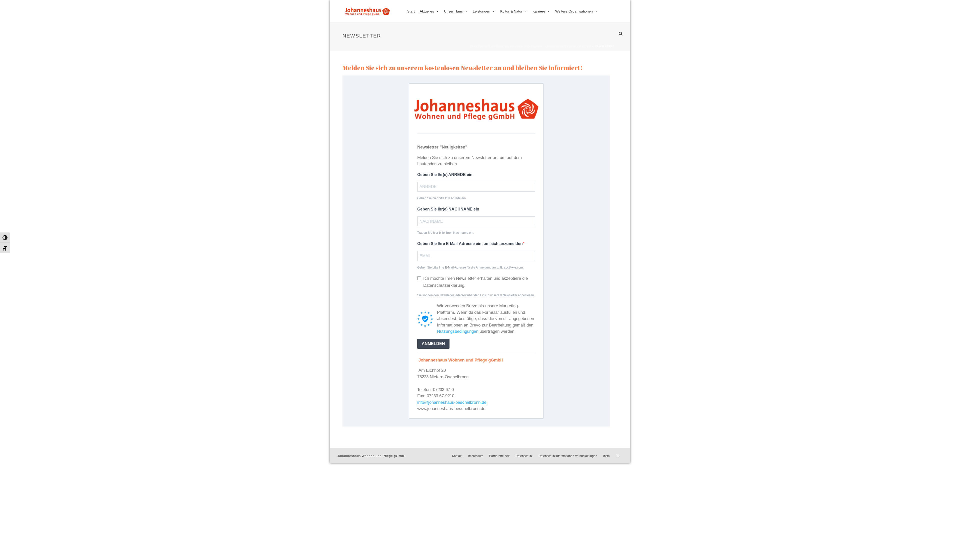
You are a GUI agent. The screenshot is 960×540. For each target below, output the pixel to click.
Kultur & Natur (511, 11)
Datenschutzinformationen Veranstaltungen (567, 456)
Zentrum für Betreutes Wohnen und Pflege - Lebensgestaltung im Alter (530, 46)
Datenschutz (524, 456)
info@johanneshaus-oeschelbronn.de (451, 402)
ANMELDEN (433, 344)
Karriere (538, 11)
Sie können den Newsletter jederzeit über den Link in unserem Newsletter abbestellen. (476, 295)
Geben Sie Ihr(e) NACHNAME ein (448, 209)
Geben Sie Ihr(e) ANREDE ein (444, 174)
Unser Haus (453, 11)
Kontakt (457, 456)
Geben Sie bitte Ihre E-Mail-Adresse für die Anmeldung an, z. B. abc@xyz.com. (470, 267)
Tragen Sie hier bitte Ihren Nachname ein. (445, 232)
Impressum (475, 456)
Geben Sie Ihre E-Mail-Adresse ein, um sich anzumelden (470, 244)
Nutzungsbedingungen (457, 331)
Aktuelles (427, 11)
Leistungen (481, 11)
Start (411, 11)
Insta (606, 456)
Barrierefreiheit (499, 456)
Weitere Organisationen (574, 11)
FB (618, 456)
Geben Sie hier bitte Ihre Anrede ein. (441, 198)
